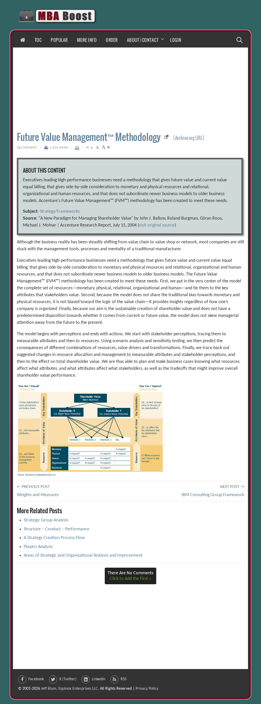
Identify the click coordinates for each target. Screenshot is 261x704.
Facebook (36, 679)
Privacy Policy (147, 689)
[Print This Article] (77, 148)
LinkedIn (98, 679)
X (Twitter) (67, 679)
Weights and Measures (38, 495)
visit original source (157, 225)
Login (175, 40)
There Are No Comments (130, 576)
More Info (87, 40)
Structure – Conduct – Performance (56, 529)
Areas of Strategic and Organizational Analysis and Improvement (83, 555)
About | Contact (143, 40)
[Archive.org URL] (188, 138)
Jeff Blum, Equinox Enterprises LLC (69, 689)
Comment (29, 148)
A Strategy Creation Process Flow (54, 537)
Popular (59, 40)
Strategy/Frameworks (60, 211)
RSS (123, 679)
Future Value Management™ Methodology (89, 137)
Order (112, 40)
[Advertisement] (130, 89)
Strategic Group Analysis (46, 520)
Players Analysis (38, 546)
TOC (38, 40)
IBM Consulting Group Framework (212, 495)
